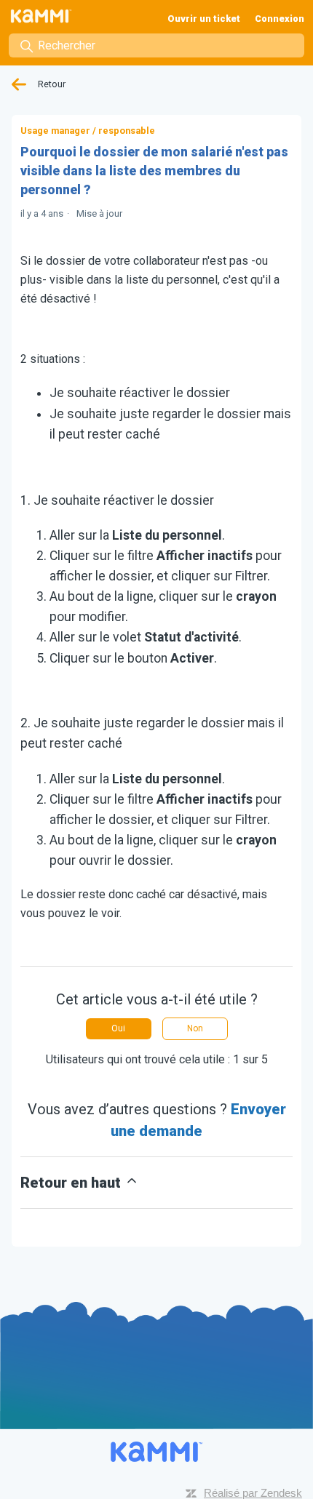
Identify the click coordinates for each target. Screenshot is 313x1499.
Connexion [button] (279, 18)
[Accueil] (46, 16)
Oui (118, 1028)
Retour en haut (72, 1182)
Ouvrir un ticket (203, 18)
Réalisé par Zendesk (253, 1493)
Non (195, 1028)
